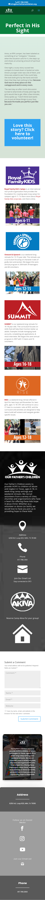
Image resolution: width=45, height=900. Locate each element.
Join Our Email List (22, 578)
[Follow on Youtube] (22, 849)
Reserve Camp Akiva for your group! (22, 618)
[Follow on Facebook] (22, 828)
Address (22, 535)
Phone (22, 556)
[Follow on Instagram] (22, 838)
